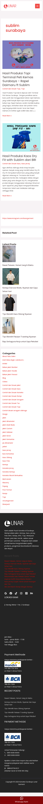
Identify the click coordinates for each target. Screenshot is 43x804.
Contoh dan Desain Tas (11, 403)
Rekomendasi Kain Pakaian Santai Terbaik (19, 576)
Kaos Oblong (7, 457)
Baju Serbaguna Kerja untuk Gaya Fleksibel (20, 341)
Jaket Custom (7, 428)
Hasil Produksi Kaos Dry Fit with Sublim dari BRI (19, 158)
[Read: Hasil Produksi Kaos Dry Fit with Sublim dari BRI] (21, 137)
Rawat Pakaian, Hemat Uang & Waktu (17, 265)
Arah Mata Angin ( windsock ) (13, 360)
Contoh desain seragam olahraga (14, 410)
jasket (4, 446)
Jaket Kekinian (7, 432)
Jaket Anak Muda (8, 425)
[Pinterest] (26, 593)
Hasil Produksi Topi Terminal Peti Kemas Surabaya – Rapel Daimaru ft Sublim (17, 79)
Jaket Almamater (8, 421)
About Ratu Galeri (8, 356)
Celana (4, 381)
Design (4, 414)
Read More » (7, 115)
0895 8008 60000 (12, 752)
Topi (23, 89)
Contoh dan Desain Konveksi (12, 392)
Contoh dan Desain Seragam (12, 399)
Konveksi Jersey (8, 468)
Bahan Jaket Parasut (9, 374)
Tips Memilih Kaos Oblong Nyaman (17, 314)
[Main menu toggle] (37, 6)
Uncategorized (7, 501)
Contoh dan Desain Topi (11, 89)
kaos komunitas (8, 454)
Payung (5, 486)
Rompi (4, 493)
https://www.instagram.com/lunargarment (17, 218)
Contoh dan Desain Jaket (11, 385)
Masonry (5, 482)
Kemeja (5, 464)
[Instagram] (21, 593)
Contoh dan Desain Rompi (12, 396)
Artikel (4, 363)
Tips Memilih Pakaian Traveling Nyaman (19, 336)
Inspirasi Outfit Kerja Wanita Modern (17, 579)
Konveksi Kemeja (8, 472)
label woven (6, 479)
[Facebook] (11, 593)
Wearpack (6, 504)
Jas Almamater (7, 443)
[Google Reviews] (5, 593)
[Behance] (31, 593)
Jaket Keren (6, 436)
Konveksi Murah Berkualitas (12, 475)
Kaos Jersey (25, 163)
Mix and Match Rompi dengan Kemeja (18, 587)
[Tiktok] (16, 593)
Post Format (7, 490)
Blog (4, 378)
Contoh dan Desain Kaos (11, 163)
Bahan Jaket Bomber (10, 367)
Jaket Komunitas (8, 439)
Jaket (4, 418)
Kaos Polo (6, 461)
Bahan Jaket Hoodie (9, 371)
